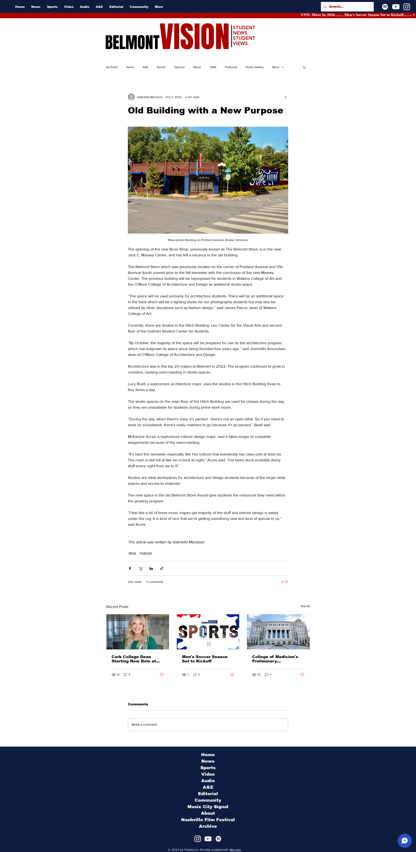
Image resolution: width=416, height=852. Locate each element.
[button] (304, 67)
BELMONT (132, 42)
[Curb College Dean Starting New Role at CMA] (137, 631)
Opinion (179, 67)
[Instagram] (406, 6)
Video (208, 774)
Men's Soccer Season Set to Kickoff (205, 659)
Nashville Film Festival (208, 819)
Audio (208, 780)
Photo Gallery (255, 67)
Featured (231, 67)
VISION (194, 37)
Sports (161, 67)
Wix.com (235, 849)
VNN (213, 67)
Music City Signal (207, 806)
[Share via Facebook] (130, 568)
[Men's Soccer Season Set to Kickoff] (208, 631)
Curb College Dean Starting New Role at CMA (134, 659)
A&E (145, 67)
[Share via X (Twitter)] (140, 568)
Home (208, 754)
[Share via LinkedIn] (151, 568)
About (208, 813)
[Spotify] (385, 6)
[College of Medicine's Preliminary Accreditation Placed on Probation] (278, 631)
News (130, 67)
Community (208, 800)
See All (305, 606)
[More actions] (285, 97)
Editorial (208, 793)
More (275, 67)
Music (197, 67)
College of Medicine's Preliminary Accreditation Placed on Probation (278, 659)
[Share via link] (162, 568)
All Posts (112, 67)
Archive (208, 826)
